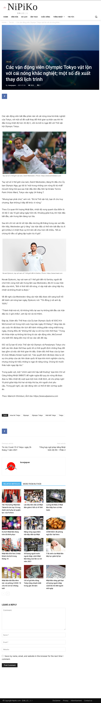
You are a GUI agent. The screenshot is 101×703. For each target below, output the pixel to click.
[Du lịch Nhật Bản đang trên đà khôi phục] (11, 523)
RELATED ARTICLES (11, 484)
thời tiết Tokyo (51, 415)
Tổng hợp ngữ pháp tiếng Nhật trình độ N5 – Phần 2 (52, 448)
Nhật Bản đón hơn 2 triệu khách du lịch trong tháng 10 (11, 556)
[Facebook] (4, 96)
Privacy (65, 700)
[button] (96, 17)
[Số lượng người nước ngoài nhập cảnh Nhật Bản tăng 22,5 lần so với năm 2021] (33, 544)
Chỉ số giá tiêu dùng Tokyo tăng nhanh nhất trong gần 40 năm (32, 583)
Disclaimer (56, 700)
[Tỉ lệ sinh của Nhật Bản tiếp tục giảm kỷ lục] (55, 544)
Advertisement (76, 700)
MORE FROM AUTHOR (32, 484)
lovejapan (12, 85)
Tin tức (11, 22)
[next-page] (7, 593)
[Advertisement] (33, 108)
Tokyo (61, 415)
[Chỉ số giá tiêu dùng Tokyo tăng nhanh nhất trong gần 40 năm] (33, 571)
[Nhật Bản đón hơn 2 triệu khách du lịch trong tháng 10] (11, 544)
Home (4, 22)
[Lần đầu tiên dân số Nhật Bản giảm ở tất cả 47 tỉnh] (33, 496)
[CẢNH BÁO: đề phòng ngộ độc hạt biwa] (55, 523)
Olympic (26, 415)
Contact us (88, 700)
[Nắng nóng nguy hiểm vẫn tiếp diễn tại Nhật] (33, 523)
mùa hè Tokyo (15, 415)
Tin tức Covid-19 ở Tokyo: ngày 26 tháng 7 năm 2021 (16, 448)
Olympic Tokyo (37, 415)
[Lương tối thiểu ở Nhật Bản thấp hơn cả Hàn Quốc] (55, 496)
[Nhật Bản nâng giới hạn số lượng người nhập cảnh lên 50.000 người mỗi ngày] (55, 571)
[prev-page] (3, 593)
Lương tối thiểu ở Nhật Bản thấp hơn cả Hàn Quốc (54, 507)
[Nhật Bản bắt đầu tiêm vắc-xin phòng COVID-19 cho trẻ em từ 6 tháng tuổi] (11, 571)
